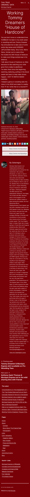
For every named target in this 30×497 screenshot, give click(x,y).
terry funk (22, 134)
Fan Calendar (6, 474)
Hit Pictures (11, 490)
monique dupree (12, 132)
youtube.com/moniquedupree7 (11, 466)
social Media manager (13, 134)
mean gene (4, 132)
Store (3, 450)
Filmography (6, 430)
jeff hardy (19, 130)
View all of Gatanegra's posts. (17, 352)
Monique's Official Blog (16, 128)
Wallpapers (6, 445)
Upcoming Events (7, 453)
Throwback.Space (7, 476)
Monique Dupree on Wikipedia (11, 464)
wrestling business (12, 138)
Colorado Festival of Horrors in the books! (15, 394)
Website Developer (7, 471)
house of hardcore (11, 130)
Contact (5, 425)
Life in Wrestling (7, 435)
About (4, 423)
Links (3, 433)
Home (3, 420)
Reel (4, 448)
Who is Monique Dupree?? (10, 404)
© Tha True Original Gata (7, 487)
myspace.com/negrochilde (10, 469)
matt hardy (25, 130)
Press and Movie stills (9, 443)
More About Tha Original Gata (12, 428)
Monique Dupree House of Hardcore (13, 399)
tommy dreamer (13, 136)
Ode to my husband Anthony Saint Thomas (15, 407)
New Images (6, 440)
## (28, 2)
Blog (3, 455)
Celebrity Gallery (8, 438)
